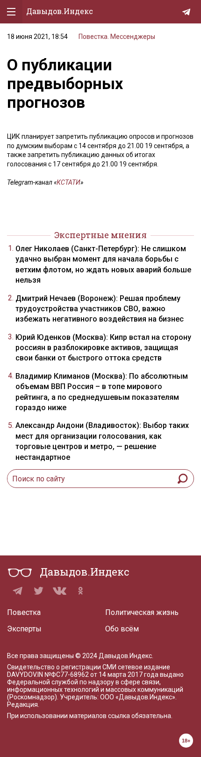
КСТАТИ (68, 182)
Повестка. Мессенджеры (117, 36)
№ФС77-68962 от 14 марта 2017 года (101, 674)
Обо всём (122, 628)
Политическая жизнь (142, 612)
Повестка (24, 612)
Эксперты (24, 628)
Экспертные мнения (100, 234)
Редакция (22, 704)
